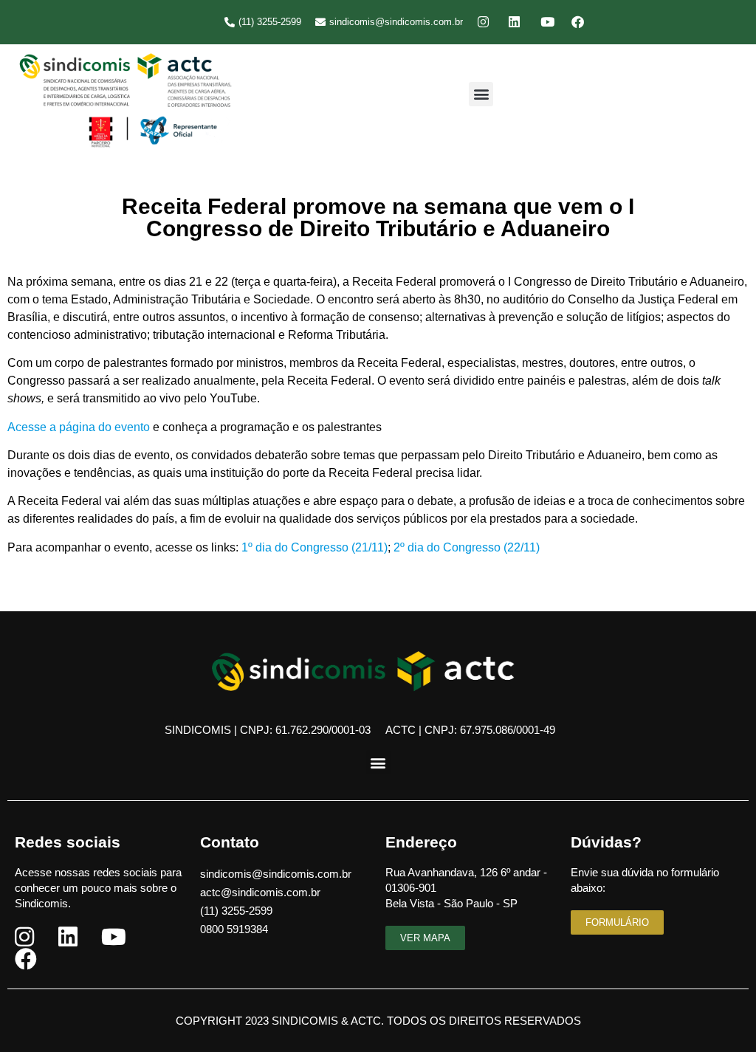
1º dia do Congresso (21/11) (314, 547)
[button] (481, 94)
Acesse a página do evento (78, 427)
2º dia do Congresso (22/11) (467, 547)
